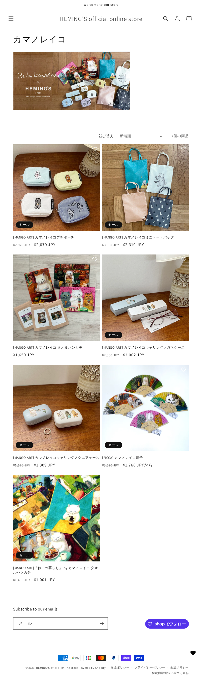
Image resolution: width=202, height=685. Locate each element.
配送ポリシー (179, 667)
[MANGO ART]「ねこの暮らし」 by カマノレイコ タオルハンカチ (55, 570)
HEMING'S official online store (57, 668)
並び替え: (107, 136)
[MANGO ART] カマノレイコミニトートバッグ (138, 237)
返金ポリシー (120, 667)
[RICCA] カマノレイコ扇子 (122, 458)
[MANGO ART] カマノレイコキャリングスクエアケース (56, 458)
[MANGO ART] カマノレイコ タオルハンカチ (48, 348)
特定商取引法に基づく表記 (170, 673)
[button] (11, 18)
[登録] (102, 623)
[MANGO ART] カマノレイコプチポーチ (43, 237)
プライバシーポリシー (149, 667)
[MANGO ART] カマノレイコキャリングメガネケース (143, 348)
